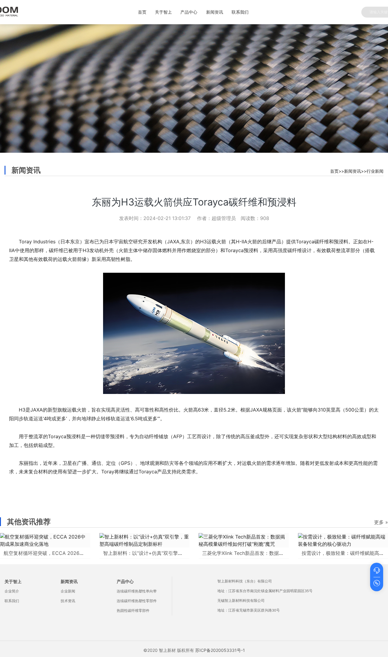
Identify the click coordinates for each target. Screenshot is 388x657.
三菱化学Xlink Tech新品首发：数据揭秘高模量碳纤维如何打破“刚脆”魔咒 (281, 553)
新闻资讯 (214, 12)
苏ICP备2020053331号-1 (220, 650)
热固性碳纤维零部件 (133, 611)
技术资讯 (68, 601)
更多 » (381, 522)
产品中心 (188, 12)
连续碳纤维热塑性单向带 (137, 591)
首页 (142, 12)
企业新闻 (68, 591)
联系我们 (240, 12)
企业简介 (12, 591)
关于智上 (163, 12)
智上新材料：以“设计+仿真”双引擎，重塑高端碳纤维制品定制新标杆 (177, 553)
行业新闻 (374, 171)
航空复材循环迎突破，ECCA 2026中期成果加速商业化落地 (68, 553)
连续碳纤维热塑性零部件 (137, 601)
